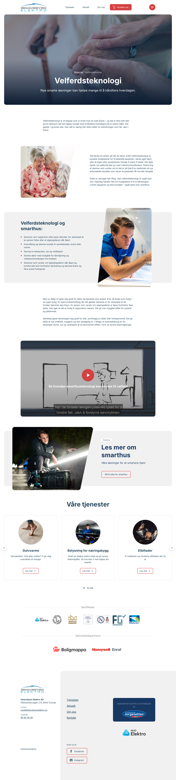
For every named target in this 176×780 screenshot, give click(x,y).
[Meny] (152, 7)
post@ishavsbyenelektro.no (34, 710)
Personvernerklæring (28, 749)
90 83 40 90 (27, 717)
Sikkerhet (78, 72)
